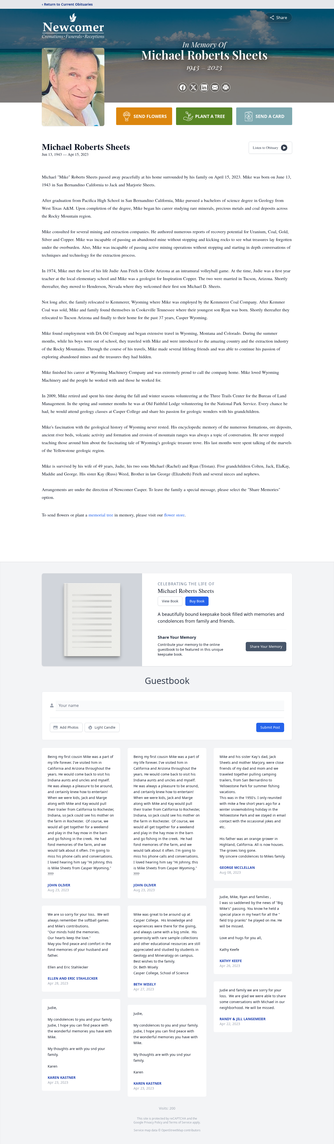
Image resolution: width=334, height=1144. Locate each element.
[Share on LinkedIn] (204, 87)
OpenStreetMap (172, 1130)
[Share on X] (193, 87)
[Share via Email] (215, 87)
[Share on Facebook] (182, 87)
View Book (170, 601)
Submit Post (270, 727)
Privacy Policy (153, 1122)
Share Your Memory (266, 646)
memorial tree (101, 515)
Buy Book (196, 601)
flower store (174, 515)
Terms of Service (180, 1122)
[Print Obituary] (225, 87)
